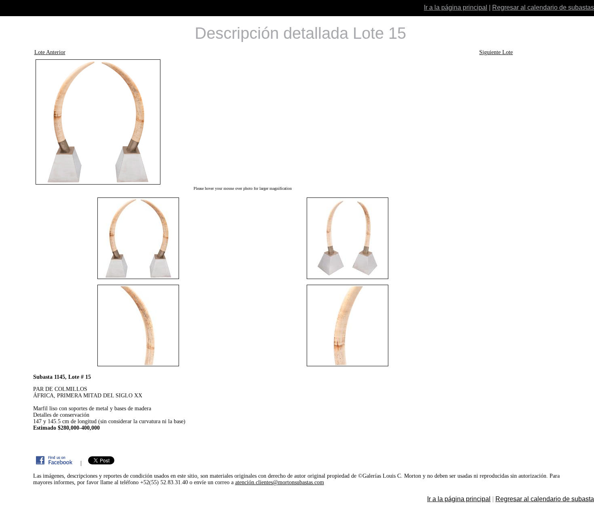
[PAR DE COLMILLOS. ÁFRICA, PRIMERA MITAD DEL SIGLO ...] (243, 122)
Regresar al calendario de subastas (543, 7)
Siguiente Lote (496, 52)
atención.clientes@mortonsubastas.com (279, 482)
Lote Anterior (49, 52)
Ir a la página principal (455, 7)
